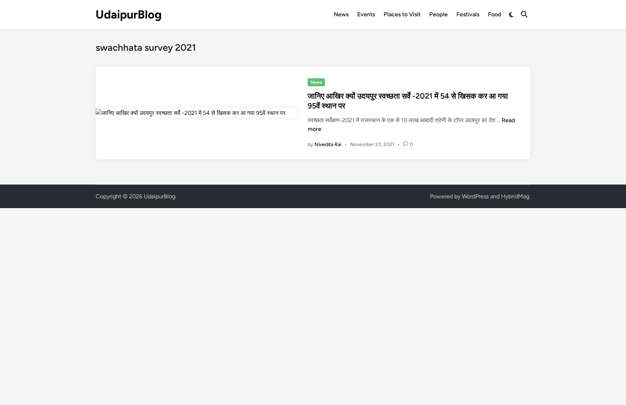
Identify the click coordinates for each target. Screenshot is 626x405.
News (341, 14)
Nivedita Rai (327, 144)
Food (494, 14)
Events (366, 14)
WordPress (475, 196)
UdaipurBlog (129, 14)
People (438, 14)
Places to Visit (402, 14)
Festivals (467, 14)
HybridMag (515, 196)
